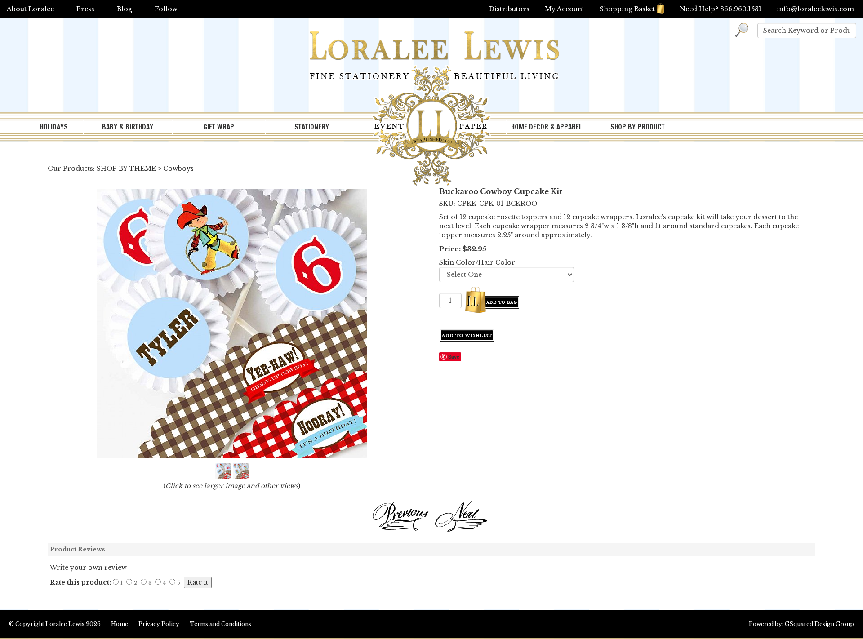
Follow (166, 9)
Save (453, 356)
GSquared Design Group (819, 624)
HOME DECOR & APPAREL (546, 127)
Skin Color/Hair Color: (478, 262)
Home (119, 624)
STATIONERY (311, 127)
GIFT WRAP (218, 127)
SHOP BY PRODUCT (637, 127)
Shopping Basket (627, 9)
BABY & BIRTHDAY (127, 127)
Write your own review (88, 568)
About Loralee (30, 9)
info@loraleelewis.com (815, 9)
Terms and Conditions (220, 624)
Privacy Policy (158, 624)
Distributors (509, 9)
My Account (564, 9)
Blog (124, 9)
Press (85, 9)
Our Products (70, 168)
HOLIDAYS (54, 127)
